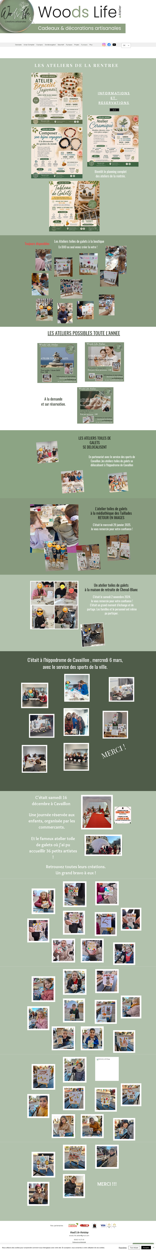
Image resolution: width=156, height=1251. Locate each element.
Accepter (146, 1248)
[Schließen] (153, 1247)
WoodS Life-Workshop (79, 1232)
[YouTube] (114, 45)
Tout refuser (134, 1248)
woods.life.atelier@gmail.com (79, 1236)
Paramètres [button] (123, 1248)
